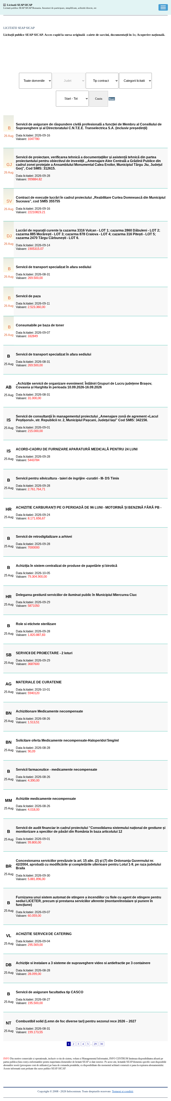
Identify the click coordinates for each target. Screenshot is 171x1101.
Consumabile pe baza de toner (40, 325)
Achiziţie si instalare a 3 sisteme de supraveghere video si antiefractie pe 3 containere (83, 963)
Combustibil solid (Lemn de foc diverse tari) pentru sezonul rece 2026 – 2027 (76, 1021)
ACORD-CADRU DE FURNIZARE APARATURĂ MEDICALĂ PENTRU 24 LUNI (76, 449)
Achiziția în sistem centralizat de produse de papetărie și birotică (66, 565)
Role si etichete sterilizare (36, 624)
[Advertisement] (85, 52)
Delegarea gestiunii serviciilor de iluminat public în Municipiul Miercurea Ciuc (76, 595)
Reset (111, 99)
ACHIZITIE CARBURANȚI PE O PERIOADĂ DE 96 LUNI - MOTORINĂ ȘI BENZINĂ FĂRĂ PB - (88, 507)
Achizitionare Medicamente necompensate (49, 711)
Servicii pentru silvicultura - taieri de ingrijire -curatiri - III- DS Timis (67, 478)
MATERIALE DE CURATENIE (39, 682)
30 (101, 1043)
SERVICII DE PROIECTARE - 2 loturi (44, 653)
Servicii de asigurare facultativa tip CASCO (49, 992)
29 (95, 1043)
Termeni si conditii (122, 1091)
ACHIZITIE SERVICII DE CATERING (44, 934)
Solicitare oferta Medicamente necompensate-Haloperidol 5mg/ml (67, 740)
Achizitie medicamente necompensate (46, 798)
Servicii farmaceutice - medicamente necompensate (56, 769)
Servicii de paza (28, 296)
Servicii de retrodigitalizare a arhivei (44, 536)
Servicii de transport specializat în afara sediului (53, 267)
